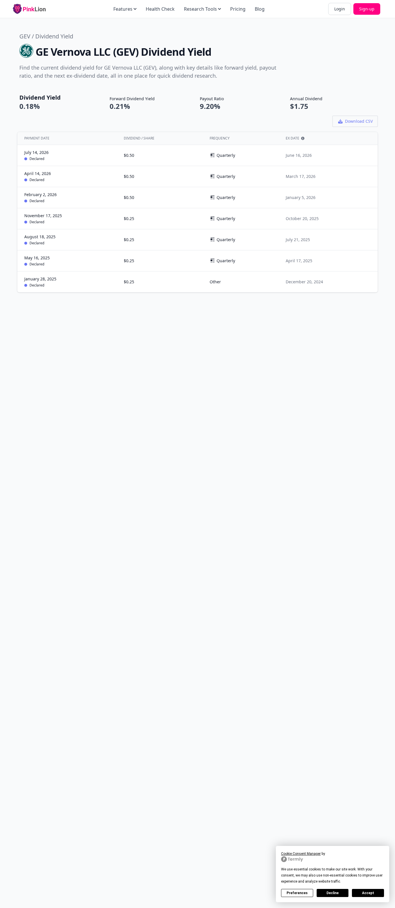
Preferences (297, 893)
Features (122, 9)
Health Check (160, 9)
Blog (260, 9)
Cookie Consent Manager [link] (301, 854)
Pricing (238, 9)
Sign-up (366, 9)
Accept (368, 893)
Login (339, 9)
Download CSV (359, 121)
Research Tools (200, 9)
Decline (332, 893)
